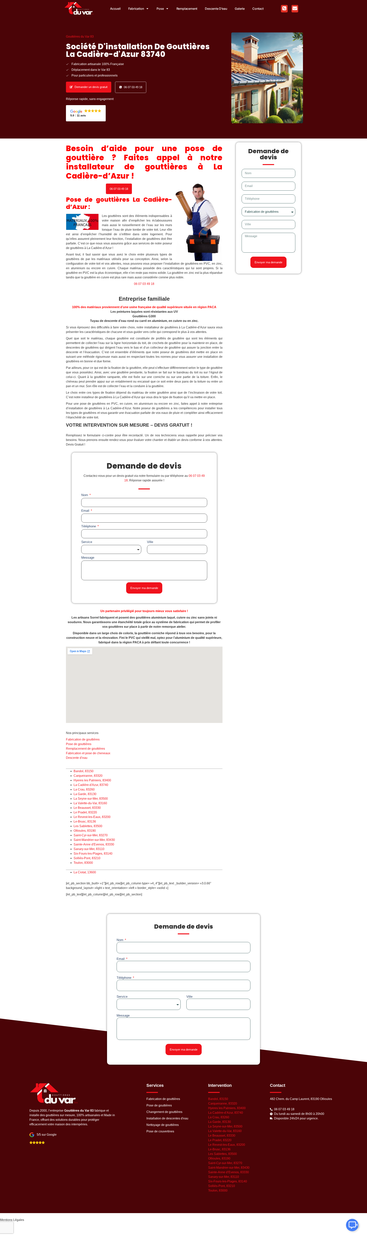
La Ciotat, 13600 (85, 872)
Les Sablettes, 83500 (88, 826)
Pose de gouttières (78, 744)
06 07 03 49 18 (144, 283)
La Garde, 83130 (85, 794)
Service (86, 542)
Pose (160, 8)
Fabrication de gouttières (83, 739)
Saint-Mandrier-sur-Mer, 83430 (94, 839)
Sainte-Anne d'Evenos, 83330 (94, 844)
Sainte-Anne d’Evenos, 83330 (228, 1172)
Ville (150, 542)
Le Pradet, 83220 (85, 812)
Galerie (240, 8)
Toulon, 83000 (83, 862)
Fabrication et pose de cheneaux (88, 753)
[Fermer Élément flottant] (356, 1225)
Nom (85, 495)
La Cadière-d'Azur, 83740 (91, 784)
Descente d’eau (216, 8)
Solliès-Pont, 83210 (87, 858)
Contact (258, 8)
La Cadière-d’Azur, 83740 (225, 1112)
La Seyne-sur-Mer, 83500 (91, 798)
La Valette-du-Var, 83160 (90, 803)
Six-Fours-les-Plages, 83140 (93, 853)
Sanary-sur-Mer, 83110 (89, 849)
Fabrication (136, 8)
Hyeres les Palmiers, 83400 (92, 780)
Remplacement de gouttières (85, 748)
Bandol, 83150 (83, 771)
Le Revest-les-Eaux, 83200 (92, 817)
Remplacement (186, 8)
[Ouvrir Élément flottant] (352, 1225)
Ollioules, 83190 (85, 830)
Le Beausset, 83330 (87, 807)
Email (85, 510)
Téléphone (89, 526)
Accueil (115, 8)
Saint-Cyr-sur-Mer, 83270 (91, 835)
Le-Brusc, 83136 (85, 821)
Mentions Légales (12, 1219)
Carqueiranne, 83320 (88, 775)
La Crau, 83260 (84, 789)
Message (87, 557)
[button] (119, 189)
